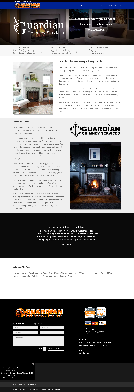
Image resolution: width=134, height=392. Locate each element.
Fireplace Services (104, 1)
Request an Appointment (115, 1)
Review (89, 5)
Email (81, 350)
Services (103, 5)
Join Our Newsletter (31, 384)
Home (83, 5)
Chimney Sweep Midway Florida (14, 368)
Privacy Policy (21, 384)
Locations (95, 5)
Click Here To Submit (56, 349)
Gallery (111, 5)
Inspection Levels (11, 375)
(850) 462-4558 (10, 370)
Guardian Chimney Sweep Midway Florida (18, 373)
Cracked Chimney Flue (67, 227)
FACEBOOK (82, 339)
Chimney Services (94, 1)
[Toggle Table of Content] (32, 364)
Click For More (67, 244)
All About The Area (12, 378)
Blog (116, 5)
